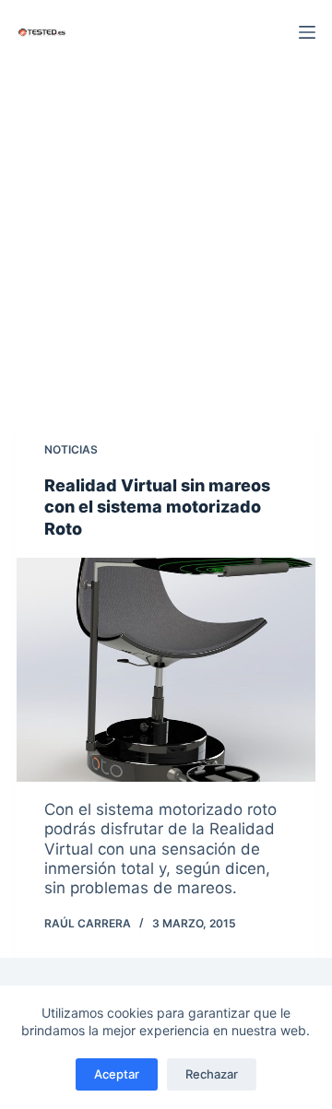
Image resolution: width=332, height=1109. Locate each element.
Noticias (71, 449)
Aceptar (116, 1074)
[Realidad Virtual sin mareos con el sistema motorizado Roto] (166, 670)
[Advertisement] (166, 240)
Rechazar (211, 1074)
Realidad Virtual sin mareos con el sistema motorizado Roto (157, 507)
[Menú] (307, 32)
